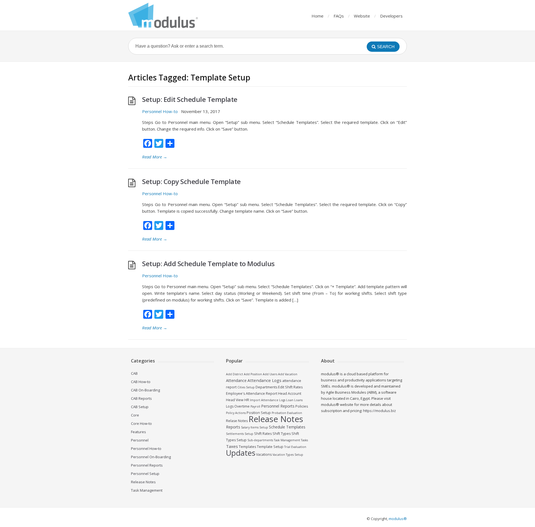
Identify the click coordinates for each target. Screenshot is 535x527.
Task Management (146, 490)
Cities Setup (246, 387)
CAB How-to (140, 381)
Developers (391, 16)
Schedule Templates (287, 427)
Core (135, 415)
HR (246, 400)
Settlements (235, 434)
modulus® (398, 518)
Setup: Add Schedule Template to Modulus (208, 263)
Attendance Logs (264, 380)
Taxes (232, 446)
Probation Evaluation (287, 413)
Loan (289, 400)
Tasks (304, 440)
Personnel (140, 440)
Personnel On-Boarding (151, 456)
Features (138, 431)
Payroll (255, 406)
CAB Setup (140, 406)
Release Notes (143, 481)
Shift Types (282, 433)
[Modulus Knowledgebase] (163, 15)
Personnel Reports (147, 465)
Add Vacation (287, 374)
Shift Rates (263, 433)
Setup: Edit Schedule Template (189, 99)
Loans (298, 400)
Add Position (253, 374)
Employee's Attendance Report (251, 393)
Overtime (242, 406)
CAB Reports (141, 398)
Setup (249, 434)
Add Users (270, 374)
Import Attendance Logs (267, 400)
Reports (233, 427)
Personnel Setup (145, 473)
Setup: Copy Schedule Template (191, 181)
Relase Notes (237, 420)
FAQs (339, 16)
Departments (266, 387)
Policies (301, 406)
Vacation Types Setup (288, 455)
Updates (240, 453)
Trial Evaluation (295, 447)
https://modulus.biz (379, 410)
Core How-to (141, 423)
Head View (235, 400)
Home (318, 16)
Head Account (289, 393)
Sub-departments (260, 440)
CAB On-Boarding (145, 390)
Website (362, 16)
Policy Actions (236, 413)
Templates (247, 446)
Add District (234, 374)
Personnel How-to (160, 111)
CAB (134, 373)
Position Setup (259, 412)
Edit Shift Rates (290, 387)
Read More (154, 157)
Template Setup (270, 446)
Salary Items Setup (254, 427)
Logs (230, 406)
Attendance (236, 380)
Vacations (264, 454)
